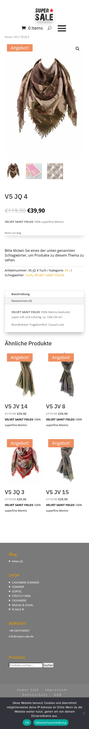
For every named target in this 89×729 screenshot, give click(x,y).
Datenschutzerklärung (50, 722)
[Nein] (83, 713)
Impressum (56, 690)
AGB (58, 695)
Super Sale (28, 690)
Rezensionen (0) (21, 301)
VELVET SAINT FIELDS (49, 275)
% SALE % (18, 609)
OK (27, 722)
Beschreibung (20, 294)
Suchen (48, 665)
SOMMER (18, 587)
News (15, 561)
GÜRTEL (17, 591)
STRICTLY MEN (21, 596)
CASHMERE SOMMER (25, 582)
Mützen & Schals (22, 605)
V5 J (67, 270)
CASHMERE (19, 600)
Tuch (29, 275)
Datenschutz (35, 695)
